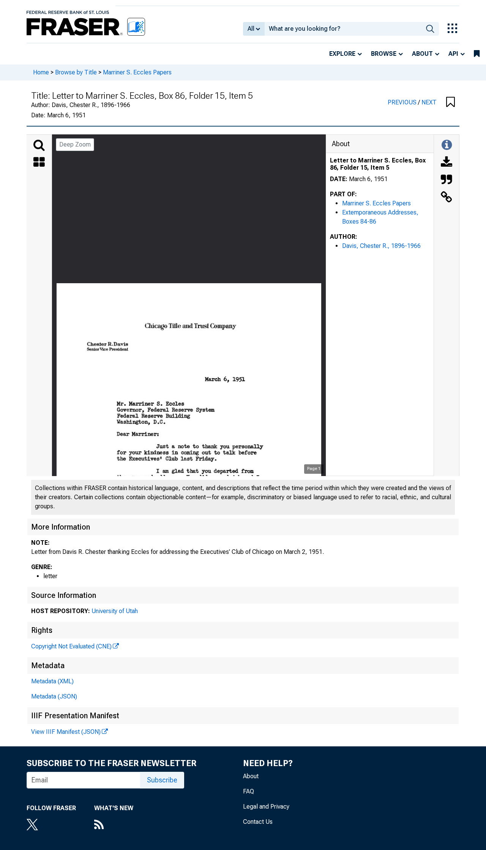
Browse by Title (76, 72)
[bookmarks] (477, 53)
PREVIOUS (403, 102)
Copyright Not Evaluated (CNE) (71, 646)
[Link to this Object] (446, 198)
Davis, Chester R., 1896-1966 (381, 245)
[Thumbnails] (39, 163)
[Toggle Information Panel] (446, 145)
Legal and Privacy (266, 806)
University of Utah (115, 611)
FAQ (248, 791)
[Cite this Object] (446, 180)
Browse (383, 53)
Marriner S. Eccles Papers (137, 72)
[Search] (39, 145)
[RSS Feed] (113, 825)
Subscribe (162, 780)
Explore (342, 53)
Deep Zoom (75, 144)
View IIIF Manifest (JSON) (66, 731)
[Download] (446, 163)
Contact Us (258, 821)
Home (41, 72)
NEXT (429, 102)
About (422, 53)
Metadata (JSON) (54, 696)
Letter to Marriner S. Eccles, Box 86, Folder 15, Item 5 (378, 164)
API (453, 53)
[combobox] (343, 29)
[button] (450, 102)
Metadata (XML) (52, 681)
